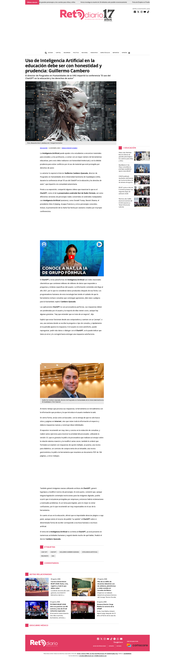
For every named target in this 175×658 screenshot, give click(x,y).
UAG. (53, 556)
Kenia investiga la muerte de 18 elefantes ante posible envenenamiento (83, 2)
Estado (119, 646)
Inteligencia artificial (89, 552)
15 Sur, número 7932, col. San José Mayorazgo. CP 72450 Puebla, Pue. (97, 653)
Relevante (44, 556)
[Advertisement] (87, 37)
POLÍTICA (76, 52)
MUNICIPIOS (94, 52)
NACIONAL (85, 52)
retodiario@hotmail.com (86, 655)
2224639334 (127, 653)
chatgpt (53, 552)
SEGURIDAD (67, 52)
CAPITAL (58, 52)
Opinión (124, 52)
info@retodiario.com (100, 655)
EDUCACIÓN (43, 148)
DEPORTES (116, 52)
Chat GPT (44, 552)
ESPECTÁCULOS (105, 52)
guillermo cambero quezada (69, 552)
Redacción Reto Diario (69, 148)
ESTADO (50, 52)
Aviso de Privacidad (99, 646)
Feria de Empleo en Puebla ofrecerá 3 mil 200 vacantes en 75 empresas (135, 2)
